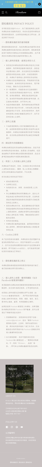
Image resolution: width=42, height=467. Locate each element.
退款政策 (22, 462)
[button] (2, 12)
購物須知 (29, 462)
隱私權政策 (14, 462)
